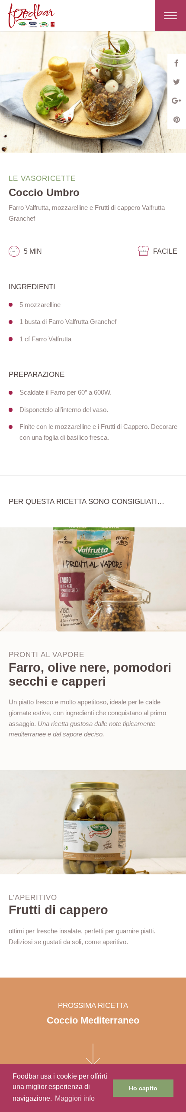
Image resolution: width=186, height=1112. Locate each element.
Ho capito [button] (143, 1088)
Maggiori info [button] (75, 1098)
